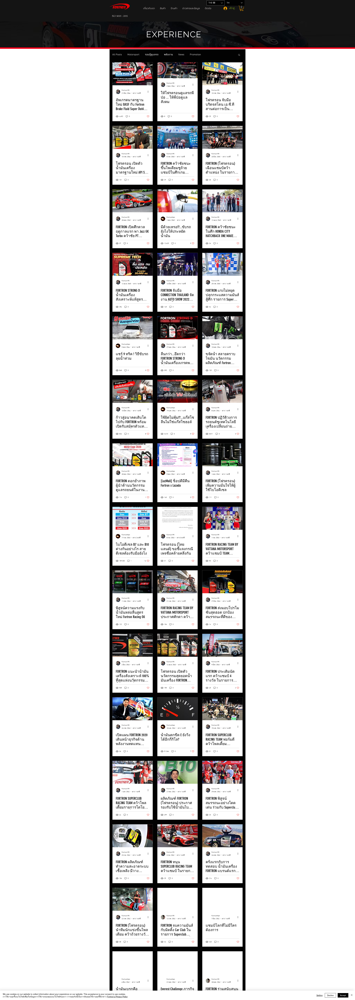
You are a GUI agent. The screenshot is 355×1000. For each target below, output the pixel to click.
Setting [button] (319, 995)
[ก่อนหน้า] (15, 29)
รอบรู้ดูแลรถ (152, 54)
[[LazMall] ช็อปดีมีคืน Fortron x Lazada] (177, 454)
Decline (330, 995)
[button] (149, 8)
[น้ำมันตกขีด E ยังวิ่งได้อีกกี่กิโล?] (177, 708)
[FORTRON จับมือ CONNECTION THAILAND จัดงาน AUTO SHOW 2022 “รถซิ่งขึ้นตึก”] (177, 264)
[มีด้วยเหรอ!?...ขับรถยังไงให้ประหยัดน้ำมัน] (177, 200)
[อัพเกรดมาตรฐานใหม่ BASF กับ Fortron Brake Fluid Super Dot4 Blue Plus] (132, 73)
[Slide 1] (177, 40)
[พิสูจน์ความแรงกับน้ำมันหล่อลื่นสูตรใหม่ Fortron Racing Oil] (132, 581)
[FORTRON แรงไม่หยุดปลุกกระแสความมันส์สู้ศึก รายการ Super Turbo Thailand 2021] (222, 264)
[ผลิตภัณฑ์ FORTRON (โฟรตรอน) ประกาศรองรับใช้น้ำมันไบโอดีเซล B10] (177, 772)
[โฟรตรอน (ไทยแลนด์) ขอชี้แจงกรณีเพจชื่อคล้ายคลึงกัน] (177, 518)
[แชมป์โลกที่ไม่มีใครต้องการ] (222, 899)
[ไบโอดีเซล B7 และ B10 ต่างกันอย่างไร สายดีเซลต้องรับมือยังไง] (132, 518)
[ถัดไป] (339, 29)
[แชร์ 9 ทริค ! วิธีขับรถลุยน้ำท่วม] (132, 327)
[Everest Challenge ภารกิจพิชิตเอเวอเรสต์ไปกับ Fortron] (177, 962)
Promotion (195, 54)
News (181, 54)
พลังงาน (168, 54)
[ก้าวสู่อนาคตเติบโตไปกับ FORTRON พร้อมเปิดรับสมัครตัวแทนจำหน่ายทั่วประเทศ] (132, 391)
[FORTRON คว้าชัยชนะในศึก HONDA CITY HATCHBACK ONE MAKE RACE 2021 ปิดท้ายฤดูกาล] (222, 200)
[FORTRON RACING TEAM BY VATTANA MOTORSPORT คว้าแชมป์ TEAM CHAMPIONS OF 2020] (222, 518)
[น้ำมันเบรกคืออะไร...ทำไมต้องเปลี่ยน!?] (132, 962)
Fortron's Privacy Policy (117, 996)
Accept (343, 995)
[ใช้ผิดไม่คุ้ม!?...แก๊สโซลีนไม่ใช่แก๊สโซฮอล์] (177, 391)
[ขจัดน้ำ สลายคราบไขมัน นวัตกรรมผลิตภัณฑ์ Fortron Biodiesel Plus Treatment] (222, 327)
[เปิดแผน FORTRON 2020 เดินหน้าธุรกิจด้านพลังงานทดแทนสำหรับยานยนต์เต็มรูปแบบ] (132, 708)
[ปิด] (351, 995)
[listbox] (216, 2)
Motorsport (133, 54)
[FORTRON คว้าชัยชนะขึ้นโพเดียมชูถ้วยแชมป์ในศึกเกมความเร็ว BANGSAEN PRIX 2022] (177, 137)
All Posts (117, 54)
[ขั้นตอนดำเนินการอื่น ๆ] (149, 91)
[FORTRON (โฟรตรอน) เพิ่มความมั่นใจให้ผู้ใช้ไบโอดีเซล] (222, 454)
